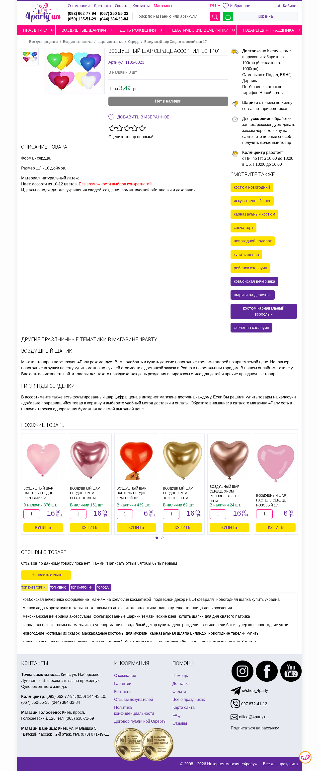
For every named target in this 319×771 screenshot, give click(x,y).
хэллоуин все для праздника (49, 642)
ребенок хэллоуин (250, 268)
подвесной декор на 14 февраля (184, 599)
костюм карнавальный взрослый (263, 311)
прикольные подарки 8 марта (229, 642)
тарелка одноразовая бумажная (67, 409)
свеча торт (243, 227)
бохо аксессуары (141, 642)
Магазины (163, 6)
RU (213, 6)
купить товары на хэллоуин (270, 397)
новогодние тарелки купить (233, 633)
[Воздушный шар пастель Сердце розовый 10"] (276, 464)
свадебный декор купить (147, 625)
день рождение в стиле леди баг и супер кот (213, 625)
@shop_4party (254, 690)
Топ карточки (81, 587)
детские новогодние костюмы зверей (194, 362)
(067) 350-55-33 (114, 13)
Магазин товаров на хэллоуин (49, 362)
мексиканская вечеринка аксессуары (57, 616)
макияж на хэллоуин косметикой (121, 599)
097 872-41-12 (253, 704)
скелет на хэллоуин (251, 328)
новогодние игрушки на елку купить (53, 368)
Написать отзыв (46, 575)
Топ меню (58, 587)
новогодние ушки (272, 625)
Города (103, 587)
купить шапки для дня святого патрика (214, 616)
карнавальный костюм (254, 214)
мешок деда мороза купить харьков (55, 608)
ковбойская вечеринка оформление (56, 599)
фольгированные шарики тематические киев (134, 616)
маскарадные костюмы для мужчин (114, 633)
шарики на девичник (252, 295)
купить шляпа (246, 254)
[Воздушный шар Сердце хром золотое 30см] (182, 460)
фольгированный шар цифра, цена (105, 397)
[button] (52, 30)
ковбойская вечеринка (254, 281)
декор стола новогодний (100, 642)
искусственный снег (252, 201)
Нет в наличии (168, 101)
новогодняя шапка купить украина (248, 599)
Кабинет (290, 6)
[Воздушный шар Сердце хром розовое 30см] (89, 460)
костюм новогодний (252, 187)
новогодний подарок (253, 241)
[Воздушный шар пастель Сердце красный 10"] (136, 460)
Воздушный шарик (46, 351)
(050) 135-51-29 (82, 19)
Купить (43, 527)
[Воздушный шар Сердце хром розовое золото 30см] (229, 460)
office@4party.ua (253, 717)
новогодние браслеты (179, 642)
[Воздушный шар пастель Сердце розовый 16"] (43, 460)
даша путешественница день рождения (195, 608)
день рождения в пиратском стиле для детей (179, 374)
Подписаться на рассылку (255, 728)
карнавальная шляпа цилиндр (178, 633)
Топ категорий (33, 587)
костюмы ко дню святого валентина (123, 608)
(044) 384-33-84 (114, 19)
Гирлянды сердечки (48, 386)
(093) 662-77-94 (82, 13)
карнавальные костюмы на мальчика (57, 625)
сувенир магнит (107, 625)
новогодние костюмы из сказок (51, 633)
